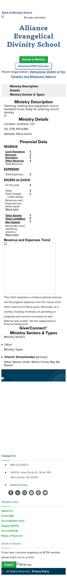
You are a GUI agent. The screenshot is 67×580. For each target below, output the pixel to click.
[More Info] (12, 209)
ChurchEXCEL (10, 531)
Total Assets (13, 215)
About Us (7, 511)
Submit (8, 565)
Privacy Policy (40, 571)
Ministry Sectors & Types (27, 94)
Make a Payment (11, 536)
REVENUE (11, 146)
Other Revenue (14, 161)
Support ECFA (10, 526)
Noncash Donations (11, 156)
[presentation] (37, 86)
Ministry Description (24, 86)
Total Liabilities (15, 219)
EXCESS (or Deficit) (17, 180)
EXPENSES (11, 169)
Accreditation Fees (13, 521)
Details (15, 90)
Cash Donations (15, 152)
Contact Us (8, 455)
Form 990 (7, 516)
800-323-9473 (19, 465)
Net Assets (12, 222)
